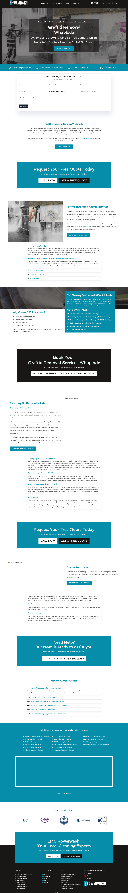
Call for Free (53, 856)
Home (42, 3)
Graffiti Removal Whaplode (63, 747)
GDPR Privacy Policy (68, 876)
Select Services (54, 89)
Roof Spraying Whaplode (91, 742)
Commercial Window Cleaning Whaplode (96, 744)
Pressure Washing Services (22, 448)
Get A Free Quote (64, 793)
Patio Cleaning (21, 884)
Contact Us (75, 3)
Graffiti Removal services (79, 583)
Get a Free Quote (74, 180)
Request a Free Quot (72, 856)
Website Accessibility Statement (71, 884)
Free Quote (46, 876)
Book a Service (64, 48)
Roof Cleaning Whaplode (33, 744)
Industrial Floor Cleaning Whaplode (65, 744)
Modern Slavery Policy (68, 874)
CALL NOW (48, 180)
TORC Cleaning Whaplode (62, 742)
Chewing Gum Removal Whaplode (94, 736)
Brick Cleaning (21, 888)
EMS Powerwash (64, 146)
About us (50, 3)
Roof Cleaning (21, 880)
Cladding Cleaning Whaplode (34, 742)
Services (59, 3)
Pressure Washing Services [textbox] (57, 91)
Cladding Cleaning (22, 878)
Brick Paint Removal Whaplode (93, 739)
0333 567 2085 (111, 3)
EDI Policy (65, 882)
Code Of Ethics (66, 886)
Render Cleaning (21, 876)
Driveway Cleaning (22, 886)
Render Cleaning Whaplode (33, 739)
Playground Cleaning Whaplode (64, 750)
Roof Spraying (21, 882)
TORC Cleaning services (78, 235)
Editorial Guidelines (67, 888)
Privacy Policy (66, 880)
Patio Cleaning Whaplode (33, 747)
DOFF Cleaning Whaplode (62, 739)
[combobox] (64, 91)
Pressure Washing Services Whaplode (37, 736)
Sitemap (45, 882)
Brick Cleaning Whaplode (62, 736)
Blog (67, 3)
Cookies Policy (66, 878)
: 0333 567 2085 (64, 658)
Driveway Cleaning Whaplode (34, 750)
